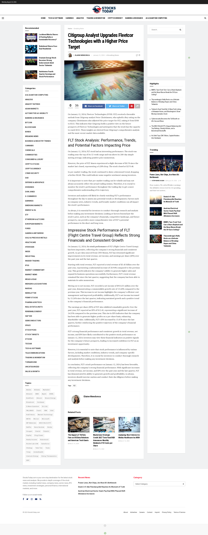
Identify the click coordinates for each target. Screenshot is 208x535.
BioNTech (30, 398)
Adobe (28, 390)
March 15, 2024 (99, 449)
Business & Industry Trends (38, 141)
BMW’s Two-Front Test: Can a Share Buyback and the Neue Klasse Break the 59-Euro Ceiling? (166, 92)
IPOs (27, 265)
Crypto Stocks (32, 164)
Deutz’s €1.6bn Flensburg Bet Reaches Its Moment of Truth (172, 199)
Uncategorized (32, 367)
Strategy (29, 448)
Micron (36, 419)
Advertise (133, 512)
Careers (142, 512)
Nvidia (49, 427)
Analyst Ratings (32, 104)
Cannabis (29, 146)
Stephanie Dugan (158, 180)
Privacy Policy (166, 512)
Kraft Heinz (30, 414)
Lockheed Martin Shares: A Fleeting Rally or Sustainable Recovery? (48, 37)
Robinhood (44, 439)
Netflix (28, 427)
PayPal (28, 435)
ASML (51, 394)
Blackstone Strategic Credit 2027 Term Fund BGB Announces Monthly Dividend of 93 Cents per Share (104, 440)
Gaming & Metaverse (34, 233)
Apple (44, 394)
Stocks (28, 339)
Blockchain (30, 127)
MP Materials (31, 423)
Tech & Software (55, 18)
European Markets (33, 224)
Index (27, 251)
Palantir (46, 431)
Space (28, 325)
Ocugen (29, 431)
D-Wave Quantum (32, 406)
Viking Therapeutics (49, 456)
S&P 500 (28, 316)
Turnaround (31, 362)
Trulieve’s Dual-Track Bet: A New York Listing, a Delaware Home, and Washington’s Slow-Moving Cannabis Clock (166, 111)
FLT (74, 386)
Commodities (31, 155)
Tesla (48, 448)
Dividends (29, 187)
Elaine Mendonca (82, 55)
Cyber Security (32, 173)
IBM (45, 410)
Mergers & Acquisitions (36, 284)
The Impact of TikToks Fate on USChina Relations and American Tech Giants (78, 438)
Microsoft (45, 419)
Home (43, 18)
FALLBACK (30, 410)
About (126, 512)
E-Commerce (31, 196)
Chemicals (30, 150)
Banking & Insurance (134, 18)
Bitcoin (28, 123)
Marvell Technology (45, 414)
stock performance (98, 246)
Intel (52, 410)
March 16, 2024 (74, 443)
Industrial (30, 256)
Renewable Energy (33, 311)
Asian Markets (32, 109)
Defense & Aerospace (34, 182)
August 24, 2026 (172, 180)
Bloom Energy (50, 398)
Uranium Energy (32, 456)
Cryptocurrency (115, 18)
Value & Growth (32, 371)
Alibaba (37, 390)
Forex (27, 228)
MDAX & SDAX (30, 279)
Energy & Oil (30, 210)
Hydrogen (29, 247)
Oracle (37, 431)
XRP (27, 460)
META (28, 419)
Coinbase (40, 402)
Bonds (28, 132)
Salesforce (45, 444)
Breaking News (79, 28)
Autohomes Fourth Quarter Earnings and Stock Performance (47, 74)
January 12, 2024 (99, 55)
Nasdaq (28, 288)
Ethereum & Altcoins (34, 219)
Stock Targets (32, 334)
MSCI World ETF (45, 423)
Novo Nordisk (39, 427)
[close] (105, 526)
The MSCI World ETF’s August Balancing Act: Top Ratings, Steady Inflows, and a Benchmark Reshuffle (166, 128)
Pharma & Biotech (33, 302)
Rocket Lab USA (32, 444)
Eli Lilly (44, 406)
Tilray (28, 452)
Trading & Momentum (96, 18)
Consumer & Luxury (34, 159)
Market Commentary (34, 270)
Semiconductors (33, 321)
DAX (27, 178)
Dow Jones (30, 192)
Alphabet (46, 390)
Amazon (29, 394)
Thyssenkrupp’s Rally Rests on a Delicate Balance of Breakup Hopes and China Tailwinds (165, 102)
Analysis (80, 18)
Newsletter (30, 293)
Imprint (157, 512)
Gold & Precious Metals (36, 238)
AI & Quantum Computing (156, 18)
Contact (149, 512)
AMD (37, 394)
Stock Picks (30, 330)
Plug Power (39, 435)
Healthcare (30, 242)
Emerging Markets (33, 205)
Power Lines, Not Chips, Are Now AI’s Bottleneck (97, 483)
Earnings (70, 18)
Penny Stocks (31, 298)
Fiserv (39, 410)
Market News (31, 275)
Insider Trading (32, 261)
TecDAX (28, 344)
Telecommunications (35, 353)
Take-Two (39, 448)
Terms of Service (179, 512)
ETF (26, 215)
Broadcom (30, 402)
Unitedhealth (38, 452)
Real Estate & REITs (34, 307)
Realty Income (31, 439)
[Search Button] (180, 29)
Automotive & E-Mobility (36, 113)
